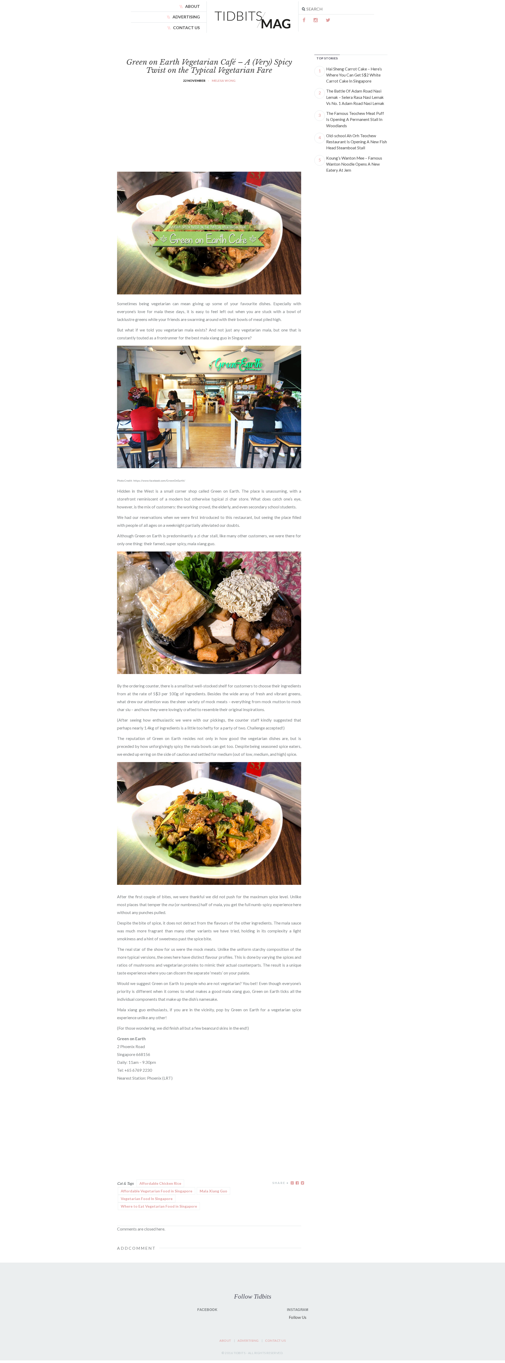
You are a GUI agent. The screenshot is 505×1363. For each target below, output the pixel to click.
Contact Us (186, 27)
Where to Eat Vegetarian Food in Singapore (159, 1206)
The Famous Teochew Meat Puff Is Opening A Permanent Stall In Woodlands (355, 119)
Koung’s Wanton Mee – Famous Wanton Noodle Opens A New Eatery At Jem (354, 164)
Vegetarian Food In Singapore (147, 1198)
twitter (328, 20)
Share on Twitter (302, 1183)
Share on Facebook (297, 1183)
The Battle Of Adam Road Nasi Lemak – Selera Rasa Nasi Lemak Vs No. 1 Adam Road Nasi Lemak (355, 97)
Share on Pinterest (292, 1183)
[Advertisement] (209, 123)
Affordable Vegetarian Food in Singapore (156, 1191)
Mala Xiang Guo (213, 1191)
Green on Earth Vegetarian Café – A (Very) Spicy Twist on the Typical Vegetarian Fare (209, 66)
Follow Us (297, 1317)
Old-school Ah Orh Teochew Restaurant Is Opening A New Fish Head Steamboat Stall (356, 141)
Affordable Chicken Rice (160, 1183)
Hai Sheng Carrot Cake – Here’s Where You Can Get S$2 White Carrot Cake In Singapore (354, 75)
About (192, 6)
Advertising (186, 16)
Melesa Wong (223, 81)
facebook (304, 20)
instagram (316, 20)
